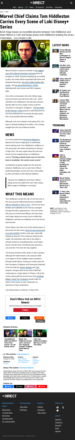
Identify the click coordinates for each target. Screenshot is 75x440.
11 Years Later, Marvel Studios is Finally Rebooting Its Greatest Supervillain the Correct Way (65, 197)
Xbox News (23, 407)
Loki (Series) (59, 208)
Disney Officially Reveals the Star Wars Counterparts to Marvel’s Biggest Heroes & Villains (65, 55)
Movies (20, 7)
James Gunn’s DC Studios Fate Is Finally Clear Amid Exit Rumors (65, 82)
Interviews (58, 7)
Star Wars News (7, 418)
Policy (57, 428)
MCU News (6, 416)
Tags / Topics (42, 413)
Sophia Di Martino (24, 360)
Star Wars (49, 7)
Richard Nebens (7, 38)
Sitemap (58, 431)
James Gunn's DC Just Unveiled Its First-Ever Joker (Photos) (65, 133)
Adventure (36, 360)
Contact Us (58, 422)
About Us (58, 419)
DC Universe (40, 7)
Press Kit (58, 425)
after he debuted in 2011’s (17, 205)
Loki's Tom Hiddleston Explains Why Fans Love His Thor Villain (40, 342)
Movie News (6, 410)
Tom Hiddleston (23, 362)
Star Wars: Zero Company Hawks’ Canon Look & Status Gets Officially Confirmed (65, 70)
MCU (14, 7)
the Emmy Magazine (31, 139)
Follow (9, 386)
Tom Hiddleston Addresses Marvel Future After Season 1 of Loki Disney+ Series (10, 343)
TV (26, 7)
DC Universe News (8, 421)
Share (11, 318)
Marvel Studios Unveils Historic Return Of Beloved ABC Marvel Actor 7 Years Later (65, 182)
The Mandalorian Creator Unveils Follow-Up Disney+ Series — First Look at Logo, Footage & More (65, 145)
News (31, 7)
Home (1, 12)
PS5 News (23, 410)
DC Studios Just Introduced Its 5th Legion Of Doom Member (65, 93)
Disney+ (6, 363)
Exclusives (41, 410)
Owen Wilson (22, 359)
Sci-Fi (34, 364)
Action (35, 359)
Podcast (40, 407)
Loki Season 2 (23, 354)
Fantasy (35, 362)
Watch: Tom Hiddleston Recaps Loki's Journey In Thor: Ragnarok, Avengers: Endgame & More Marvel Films (25, 344)
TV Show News (7, 413)
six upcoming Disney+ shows (26, 85)
